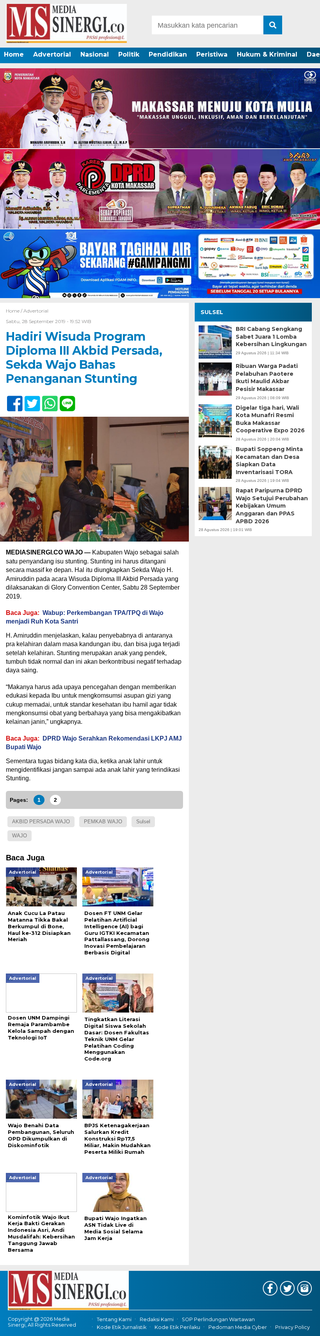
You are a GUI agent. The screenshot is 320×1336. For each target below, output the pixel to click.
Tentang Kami (114, 1319)
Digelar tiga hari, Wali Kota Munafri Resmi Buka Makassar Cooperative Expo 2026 (270, 419)
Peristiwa (212, 54)
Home (14, 54)
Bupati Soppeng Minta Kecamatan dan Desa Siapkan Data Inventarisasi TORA (269, 461)
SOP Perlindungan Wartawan (218, 1319)
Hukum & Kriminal (267, 54)
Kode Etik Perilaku (177, 1327)
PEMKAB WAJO (103, 821)
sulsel (143, 821)
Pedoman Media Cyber (237, 1327)
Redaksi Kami (157, 1319)
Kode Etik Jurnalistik (121, 1327)
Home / (14, 311)
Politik (128, 54)
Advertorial (52, 54)
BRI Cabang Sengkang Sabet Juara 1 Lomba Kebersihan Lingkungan (271, 336)
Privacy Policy (292, 1327)
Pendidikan (168, 54)
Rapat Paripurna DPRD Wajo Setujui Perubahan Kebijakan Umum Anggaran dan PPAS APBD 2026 (272, 505)
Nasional (94, 54)
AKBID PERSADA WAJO (41, 821)
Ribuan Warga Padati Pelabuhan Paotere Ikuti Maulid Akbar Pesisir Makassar (267, 377)
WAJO (19, 836)
